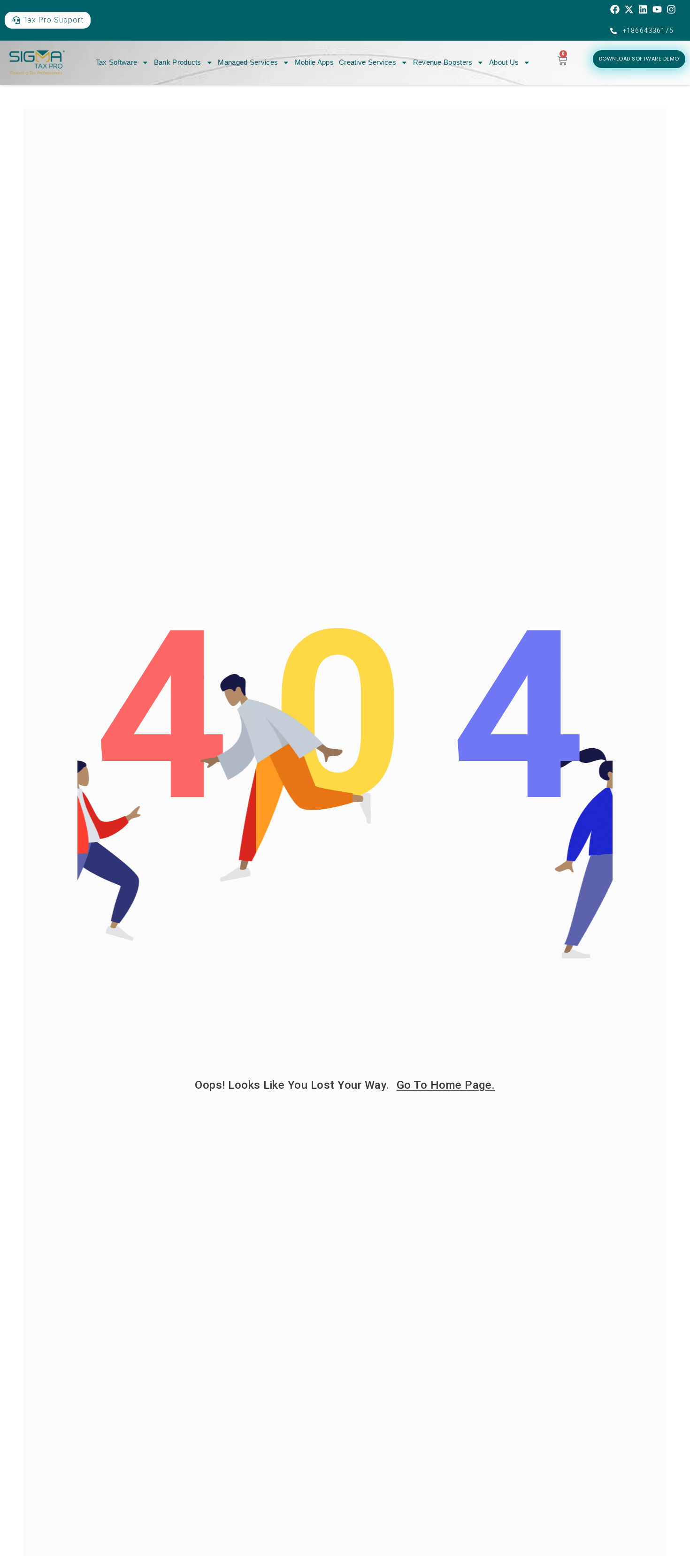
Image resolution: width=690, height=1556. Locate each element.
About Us (504, 62)
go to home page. (446, 1085)
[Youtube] (657, 9)
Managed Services (248, 62)
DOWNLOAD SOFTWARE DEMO (639, 58)
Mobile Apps (314, 62)
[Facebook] (615, 9)
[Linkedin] (643, 9)
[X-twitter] (629, 9)
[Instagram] (671, 9)
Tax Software (117, 62)
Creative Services (367, 62)
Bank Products (177, 62)
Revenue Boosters (443, 62)
